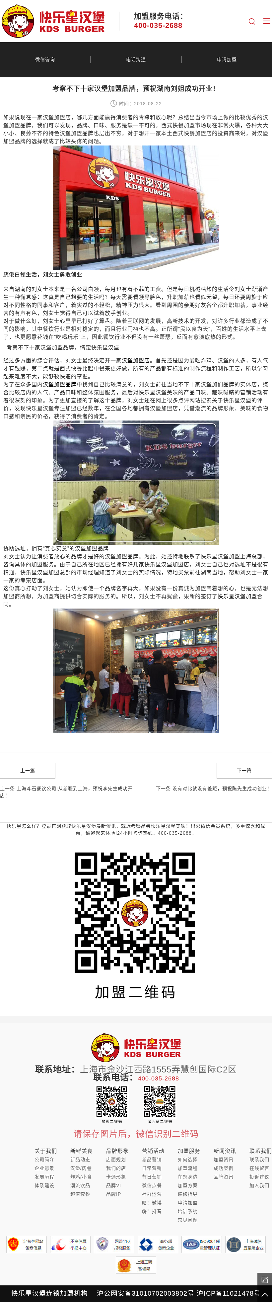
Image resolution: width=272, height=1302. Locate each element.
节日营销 (152, 1176)
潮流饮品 (80, 1185)
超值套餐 (80, 1194)
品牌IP (113, 1194)
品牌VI (113, 1185)
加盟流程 (188, 1168)
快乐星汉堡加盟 (237, 596)
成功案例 (224, 1168)
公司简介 (44, 1159)
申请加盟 (227, 59)
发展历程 (44, 1176)
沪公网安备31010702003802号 (145, 1293)
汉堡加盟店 (136, 360)
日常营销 (152, 1168)
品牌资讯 (224, 1176)
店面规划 (116, 1159)
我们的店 (116, 1168)
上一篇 (27, 770)
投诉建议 (259, 1176)
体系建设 (44, 1185)
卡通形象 (116, 1176)
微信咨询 (45, 59)
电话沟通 (136, 59)
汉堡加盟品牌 (60, 384)
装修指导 (188, 1194)
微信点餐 (152, 1185)
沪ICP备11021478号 (229, 1293)
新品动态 (80, 1159)
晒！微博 (152, 1202)
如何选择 (188, 1159)
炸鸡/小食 (81, 1176)
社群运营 (152, 1194)
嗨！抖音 (152, 1211)
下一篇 (244, 770)
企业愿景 (44, 1168)
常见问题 (188, 1220)
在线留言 (259, 1168)
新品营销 (152, 1159)
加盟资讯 (224, 1159)
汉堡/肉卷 (81, 1168)
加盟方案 (188, 1185)
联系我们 (259, 1159)
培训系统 (188, 1211)
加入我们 (259, 1185)
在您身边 (188, 1176)
